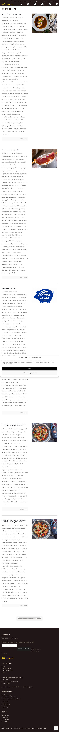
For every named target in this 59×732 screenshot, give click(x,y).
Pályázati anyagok (7, 695)
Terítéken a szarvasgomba (10, 150)
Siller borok (5, 719)
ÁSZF (45, 728)
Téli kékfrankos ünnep (9, 288)
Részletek (24, 138)
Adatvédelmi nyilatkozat (9, 697)
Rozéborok (5, 717)
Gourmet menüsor (7, 670)
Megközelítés (35, 651)
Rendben (29, 368)
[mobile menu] (12, 14)
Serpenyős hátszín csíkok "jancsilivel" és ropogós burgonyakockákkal (14, 521)
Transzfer (4, 653)
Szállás (4, 672)
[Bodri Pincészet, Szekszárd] (8, 8)
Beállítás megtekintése (29, 373)
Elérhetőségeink (36, 649)
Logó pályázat (6, 707)
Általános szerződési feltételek (11, 699)
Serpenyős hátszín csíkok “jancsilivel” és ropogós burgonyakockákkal (14, 424)
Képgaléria (5, 703)
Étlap (3, 666)
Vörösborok (5, 721)
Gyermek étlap (6, 668)
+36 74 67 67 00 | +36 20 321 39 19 (23, 1)
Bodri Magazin (6, 705)
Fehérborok (5, 715)
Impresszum (5, 701)
